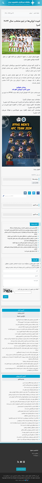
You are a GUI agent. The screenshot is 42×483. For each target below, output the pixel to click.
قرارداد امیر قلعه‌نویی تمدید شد (31, 409)
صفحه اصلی (36, 13)
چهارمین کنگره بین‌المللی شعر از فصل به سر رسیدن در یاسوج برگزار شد (23, 329)
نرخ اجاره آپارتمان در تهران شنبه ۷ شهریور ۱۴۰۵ (28, 322)
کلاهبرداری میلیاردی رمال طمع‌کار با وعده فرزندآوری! (27, 320)
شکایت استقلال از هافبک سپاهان (31, 427)
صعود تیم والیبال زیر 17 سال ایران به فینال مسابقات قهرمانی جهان (23, 392)
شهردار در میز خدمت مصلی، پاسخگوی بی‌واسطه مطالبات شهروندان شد (23, 343)
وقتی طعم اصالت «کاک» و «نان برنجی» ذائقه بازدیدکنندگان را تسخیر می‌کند (22, 355)
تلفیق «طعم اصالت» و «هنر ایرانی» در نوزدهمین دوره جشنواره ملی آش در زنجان (21, 339)
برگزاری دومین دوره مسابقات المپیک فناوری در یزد (27, 331)
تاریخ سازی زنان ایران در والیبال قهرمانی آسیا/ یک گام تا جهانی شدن (23, 397)
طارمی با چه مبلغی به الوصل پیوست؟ (30, 432)
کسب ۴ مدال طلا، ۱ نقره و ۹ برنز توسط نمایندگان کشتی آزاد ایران (24, 401)
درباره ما (36, 455)
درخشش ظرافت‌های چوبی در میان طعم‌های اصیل (27, 366)
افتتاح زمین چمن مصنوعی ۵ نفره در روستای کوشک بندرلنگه (23, 228)
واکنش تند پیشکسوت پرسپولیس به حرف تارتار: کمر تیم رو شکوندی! (23, 418)
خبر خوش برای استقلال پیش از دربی (30, 383)
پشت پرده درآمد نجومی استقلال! (31, 416)
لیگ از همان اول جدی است (31, 251)
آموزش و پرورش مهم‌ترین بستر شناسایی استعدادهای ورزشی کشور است (20, 230)
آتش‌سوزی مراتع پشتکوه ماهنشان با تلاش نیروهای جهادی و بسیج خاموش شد (21, 364)
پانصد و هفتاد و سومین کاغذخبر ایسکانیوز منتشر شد (27, 324)
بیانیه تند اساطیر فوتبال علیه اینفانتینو (30, 413)
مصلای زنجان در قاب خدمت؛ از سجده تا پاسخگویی (27, 352)
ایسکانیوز (24, 65)
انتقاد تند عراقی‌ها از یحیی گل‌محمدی (30, 435)
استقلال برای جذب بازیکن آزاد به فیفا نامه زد (28, 399)
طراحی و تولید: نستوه (20, 480)
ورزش (30, 13)
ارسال (5, 297)
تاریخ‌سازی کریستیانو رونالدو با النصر (30, 385)
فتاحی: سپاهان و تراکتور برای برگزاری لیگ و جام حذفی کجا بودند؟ (22, 238)
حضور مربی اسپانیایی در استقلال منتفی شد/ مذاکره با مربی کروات (22, 236)
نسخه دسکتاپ (21, 469)
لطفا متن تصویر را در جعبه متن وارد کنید (28, 289)
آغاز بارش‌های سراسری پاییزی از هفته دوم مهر (28, 327)
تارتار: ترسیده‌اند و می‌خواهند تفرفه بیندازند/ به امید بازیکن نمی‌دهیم (23, 394)
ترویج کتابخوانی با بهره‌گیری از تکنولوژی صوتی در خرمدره (26, 346)
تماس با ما (35, 453)
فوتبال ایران (35, 183)
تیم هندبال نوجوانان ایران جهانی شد (30, 390)
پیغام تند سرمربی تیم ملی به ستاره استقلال (27, 245)
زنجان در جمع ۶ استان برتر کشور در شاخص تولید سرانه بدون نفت (24, 341)
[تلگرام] (21, 462)
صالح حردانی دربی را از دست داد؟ (31, 387)
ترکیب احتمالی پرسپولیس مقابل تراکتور (29, 430)
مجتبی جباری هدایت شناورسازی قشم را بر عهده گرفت (24, 243)
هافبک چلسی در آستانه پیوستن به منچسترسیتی (28, 406)
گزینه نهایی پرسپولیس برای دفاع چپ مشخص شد (27, 437)
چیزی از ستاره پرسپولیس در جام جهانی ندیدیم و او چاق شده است (24, 423)
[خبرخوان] (18, 462)
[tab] (21, 310)
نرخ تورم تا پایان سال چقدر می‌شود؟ (30, 361)
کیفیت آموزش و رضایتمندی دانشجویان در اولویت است (26, 334)
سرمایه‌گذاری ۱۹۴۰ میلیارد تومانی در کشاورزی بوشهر (27, 336)
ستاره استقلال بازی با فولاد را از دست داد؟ (29, 425)
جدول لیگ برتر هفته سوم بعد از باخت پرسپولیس (27, 420)
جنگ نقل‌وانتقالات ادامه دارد (30, 241)
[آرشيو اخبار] (24, 462)
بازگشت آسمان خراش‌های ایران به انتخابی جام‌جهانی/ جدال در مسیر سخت (22, 404)
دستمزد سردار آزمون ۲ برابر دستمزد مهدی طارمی (28, 411)
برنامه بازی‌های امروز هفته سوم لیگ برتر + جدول (27, 439)
